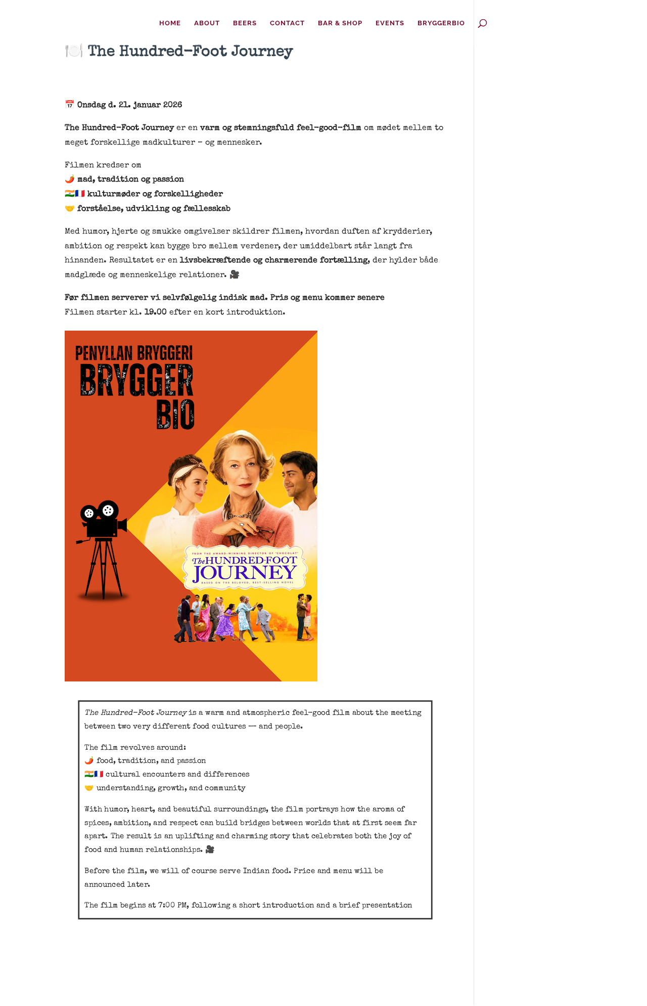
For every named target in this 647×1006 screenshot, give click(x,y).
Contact (287, 23)
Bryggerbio (441, 23)
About (207, 23)
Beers (245, 23)
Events (390, 23)
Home (170, 23)
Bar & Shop (340, 23)
